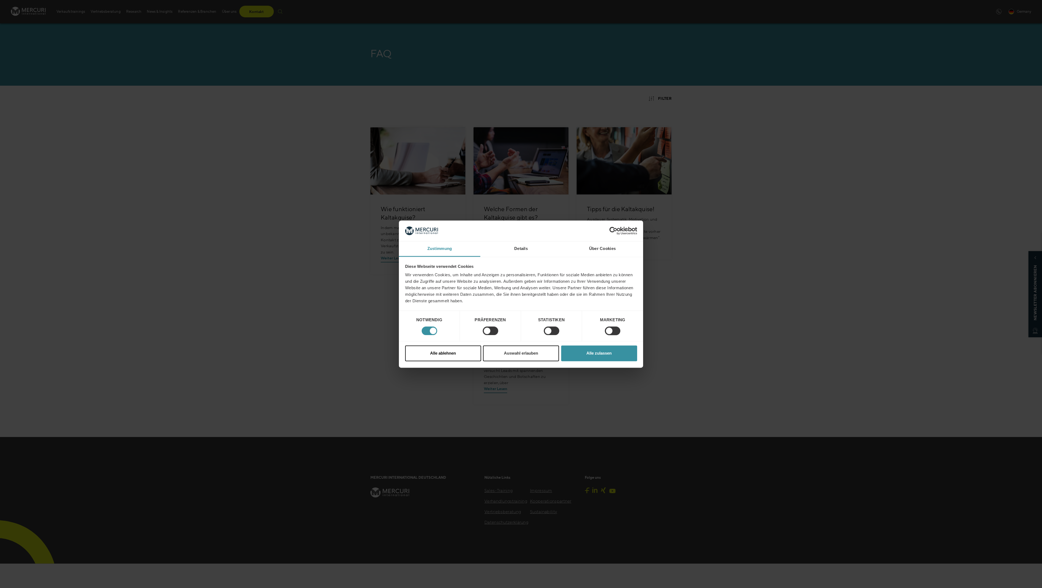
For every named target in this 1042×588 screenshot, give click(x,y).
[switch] (490, 330)
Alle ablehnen (443, 353)
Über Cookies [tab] (602, 248)
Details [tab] (521, 248)
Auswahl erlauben (521, 353)
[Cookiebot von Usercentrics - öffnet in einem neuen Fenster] (613, 231)
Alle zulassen (599, 353)
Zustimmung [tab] (439, 248)
